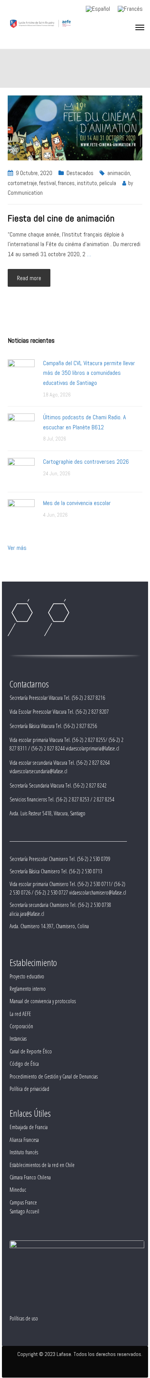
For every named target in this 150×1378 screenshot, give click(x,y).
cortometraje (22, 183)
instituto (87, 183)
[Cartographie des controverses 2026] (21, 471)
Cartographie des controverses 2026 (86, 462)
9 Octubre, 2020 (34, 173)
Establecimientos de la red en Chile (42, 1165)
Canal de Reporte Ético (31, 1051)
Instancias (18, 1038)
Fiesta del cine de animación (61, 218)
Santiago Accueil (24, 1211)
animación (118, 173)
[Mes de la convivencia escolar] (21, 512)
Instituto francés (24, 1152)
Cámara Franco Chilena (30, 1177)
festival (47, 183)
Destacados (80, 173)
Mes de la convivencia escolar (77, 503)
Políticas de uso (24, 1318)
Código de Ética (24, 1063)
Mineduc (18, 1189)
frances (66, 183)
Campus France (23, 1202)
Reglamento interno (28, 988)
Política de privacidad (29, 1088)
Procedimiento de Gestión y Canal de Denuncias (54, 1076)
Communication (25, 192)
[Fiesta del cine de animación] (75, 127)
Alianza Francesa (24, 1139)
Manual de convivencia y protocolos (43, 1001)
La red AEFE (20, 1013)
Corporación (21, 1026)
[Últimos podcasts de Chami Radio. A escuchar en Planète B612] (21, 426)
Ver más (17, 548)
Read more (29, 278)
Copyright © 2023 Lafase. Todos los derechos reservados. (79, 1354)
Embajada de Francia (29, 1127)
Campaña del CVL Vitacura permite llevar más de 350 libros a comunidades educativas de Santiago (89, 373)
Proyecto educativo (27, 976)
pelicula (107, 183)
